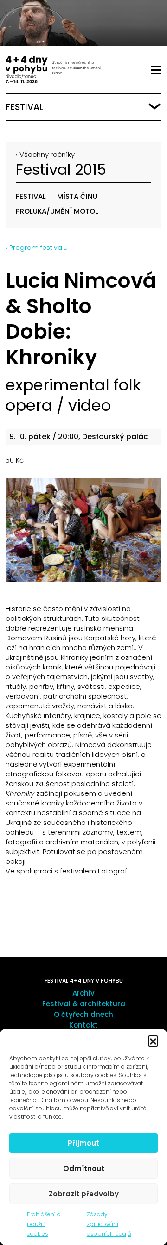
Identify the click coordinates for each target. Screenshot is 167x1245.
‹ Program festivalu (37, 247)
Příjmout (83, 1143)
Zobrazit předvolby (84, 1194)
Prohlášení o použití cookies (44, 1224)
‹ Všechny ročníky (45, 154)
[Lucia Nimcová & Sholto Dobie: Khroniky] (83, 530)
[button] (153, 1040)
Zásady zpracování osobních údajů (109, 1224)
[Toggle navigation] (156, 70)
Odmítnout (83, 1168)
